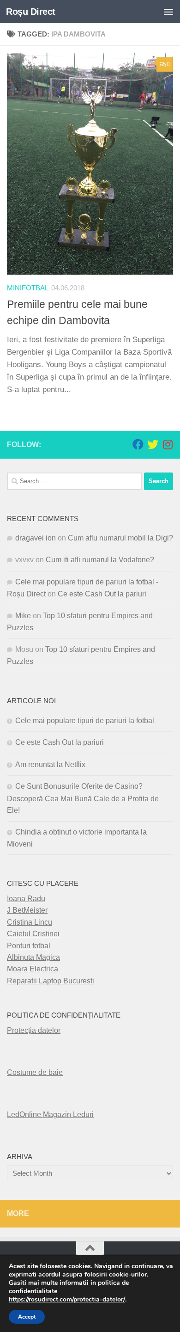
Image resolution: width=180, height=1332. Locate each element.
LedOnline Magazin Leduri (50, 1114)
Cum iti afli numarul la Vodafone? (100, 560)
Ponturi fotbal (28, 946)
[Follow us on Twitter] (152, 444)
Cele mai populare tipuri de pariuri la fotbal (84, 720)
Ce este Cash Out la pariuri (102, 594)
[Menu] (168, 11)
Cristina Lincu (29, 922)
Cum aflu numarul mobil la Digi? (120, 538)
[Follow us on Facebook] (138, 444)
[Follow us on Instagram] (167, 444)
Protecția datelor (33, 1030)
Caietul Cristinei (33, 934)
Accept (27, 1316)
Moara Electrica (32, 969)
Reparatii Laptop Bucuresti (50, 981)
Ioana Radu (26, 898)
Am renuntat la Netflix (50, 764)
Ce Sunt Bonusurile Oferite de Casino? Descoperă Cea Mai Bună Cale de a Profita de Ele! (83, 798)
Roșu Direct (30, 11)
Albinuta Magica (33, 957)
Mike (23, 616)
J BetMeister (27, 910)
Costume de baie (35, 1072)
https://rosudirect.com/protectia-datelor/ (67, 1299)
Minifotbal (27, 288)
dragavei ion (35, 538)
